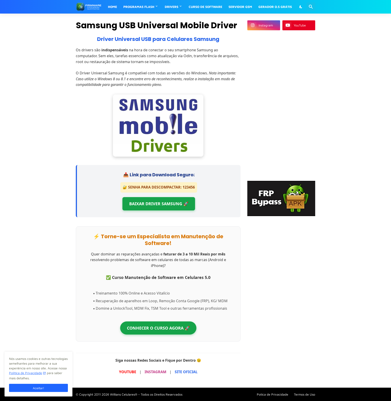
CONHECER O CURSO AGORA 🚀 (158, 328)
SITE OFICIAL (186, 371)
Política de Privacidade (25, 373)
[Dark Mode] (301, 7)
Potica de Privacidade (272, 394)
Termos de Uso (304, 394)
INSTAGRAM (155, 371)
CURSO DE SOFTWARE (205, 7)
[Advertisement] (281, 105)
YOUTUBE (127, 371)
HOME (112, 7)
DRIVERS (171, 7)
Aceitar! (38, 388)
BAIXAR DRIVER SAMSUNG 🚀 (158, 203)
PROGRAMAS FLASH (138, 7)
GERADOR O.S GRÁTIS (275, 7)
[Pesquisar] (311, 6)
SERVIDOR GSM (240, 7)
